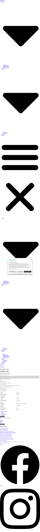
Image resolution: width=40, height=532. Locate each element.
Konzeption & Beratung (6, 65)
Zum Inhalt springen (2, 0)
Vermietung (3, 68)
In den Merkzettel (2, 416)
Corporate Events (5, 133)
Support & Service (5, 357)
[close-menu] (0, 365)
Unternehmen (3, 350)
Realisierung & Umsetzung (6, 67)
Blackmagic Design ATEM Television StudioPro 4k (8, 432)
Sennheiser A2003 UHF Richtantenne (6, 435)
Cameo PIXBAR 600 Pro (4, 429)
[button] (20, 177)
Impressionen (3, 134)
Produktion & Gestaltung (6, 66)
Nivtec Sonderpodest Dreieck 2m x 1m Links (7, 438)
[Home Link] (2, 364)
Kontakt (3, 135)
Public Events (5, 132)
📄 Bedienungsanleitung (3, 411)
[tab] (1, 373)
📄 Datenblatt (2, 412)
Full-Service (3, 354)
